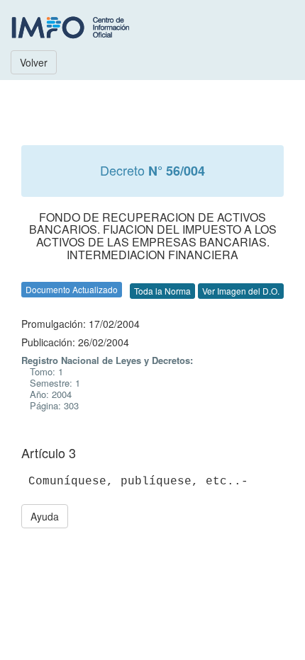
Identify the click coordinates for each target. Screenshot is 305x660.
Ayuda (44, 516)
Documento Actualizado (72, 289)
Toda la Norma (162, 291)
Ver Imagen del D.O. (240, 291)
